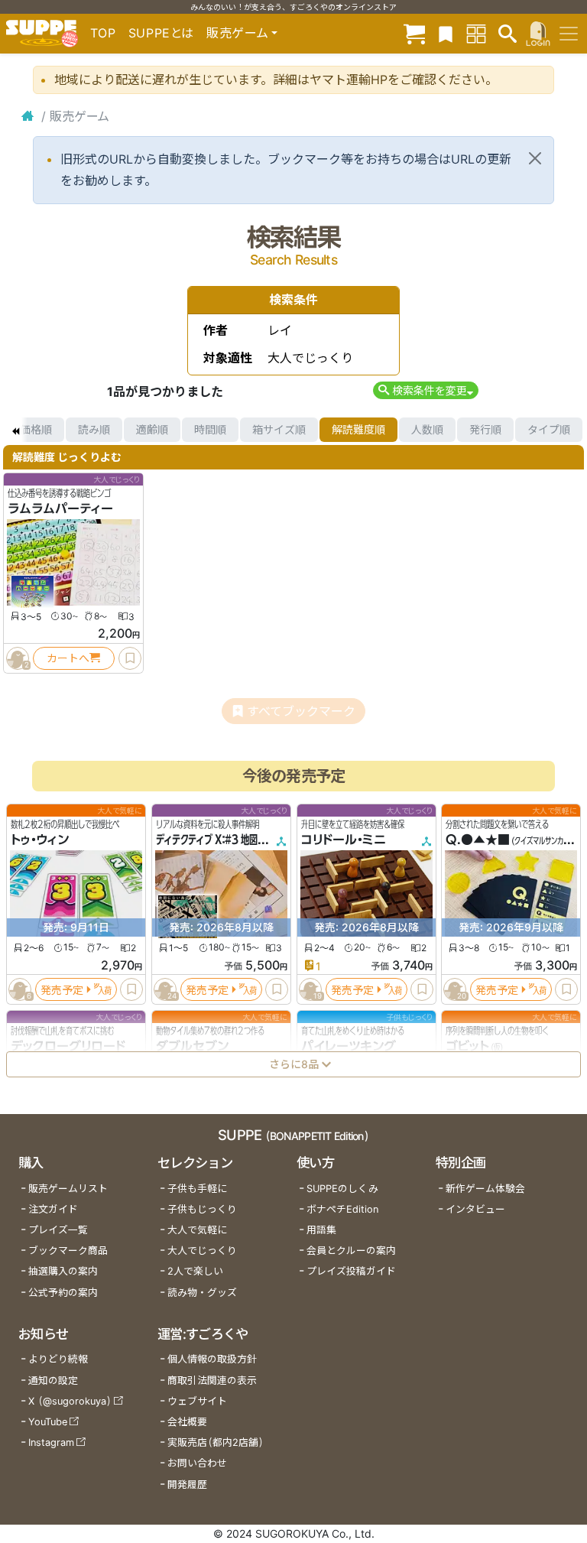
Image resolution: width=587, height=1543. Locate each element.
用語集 (321, 1230)
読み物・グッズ (202, 1292)
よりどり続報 (58, 1359)
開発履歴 (187, 1484)
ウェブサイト (197, 1401)
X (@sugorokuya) (70, 1401)
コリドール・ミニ (343, 839)
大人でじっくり (202, 1250)
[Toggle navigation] (568, 33)
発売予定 (62, 989)
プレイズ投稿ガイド (351, 1271)
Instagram (51, 1442)
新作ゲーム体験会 (485, 1188)
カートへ (68, 657)
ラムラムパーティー (60, 508)
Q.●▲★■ (478, 839)
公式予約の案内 (63, 1292)
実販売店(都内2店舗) (215, 1442)
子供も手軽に (197, 1188)
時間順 (210, 429)
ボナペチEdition (342, 1209)
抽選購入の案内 (63, 1271)
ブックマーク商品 (68, 1250)
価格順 (36, 429)
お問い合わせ (197, 1463)
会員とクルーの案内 (351, 1250)
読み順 (94, 429)
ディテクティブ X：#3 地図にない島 (223, 839)
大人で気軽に (197, 1230)
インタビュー (475, 1209)
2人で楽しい (195, 1271)
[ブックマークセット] (445, 33)
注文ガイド (53, 1209)
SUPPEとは (161, 33)
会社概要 (187, 1422)
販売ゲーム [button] (237, 33)
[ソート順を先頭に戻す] (15, 429)
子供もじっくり (202, 1209)
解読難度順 (358, 429)
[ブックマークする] (129, 658)
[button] (425, 390)
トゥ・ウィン (40, 839)
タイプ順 (548, 429)
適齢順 (152, 429)
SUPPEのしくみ (342, 1188)
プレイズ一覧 (58, 1230)
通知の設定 (53, 1380)
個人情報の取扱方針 (212, 1359)
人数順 (427, 429)
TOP (103, 33)
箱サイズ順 (279, 429)
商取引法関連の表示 (212, 1380)
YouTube (47, 1422)
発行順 (485, 429)
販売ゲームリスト (68, 1188)
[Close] (535, 158)
